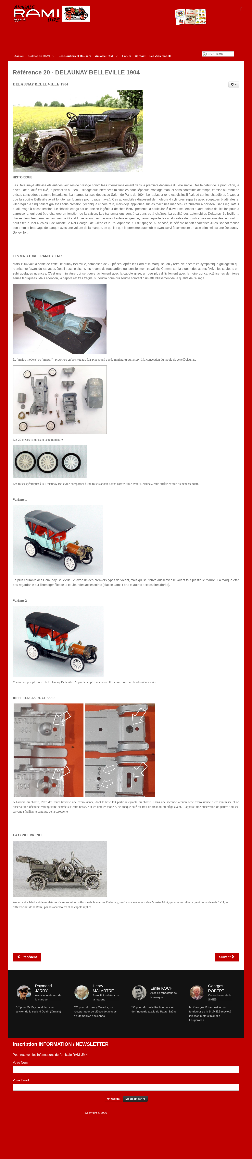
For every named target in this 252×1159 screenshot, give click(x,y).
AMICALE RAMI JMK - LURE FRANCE (131, 1112)
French (218, 53)
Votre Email (21, 1080)
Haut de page (230, 1112)
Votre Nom (20, 1062)
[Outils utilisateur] (233, 84)
